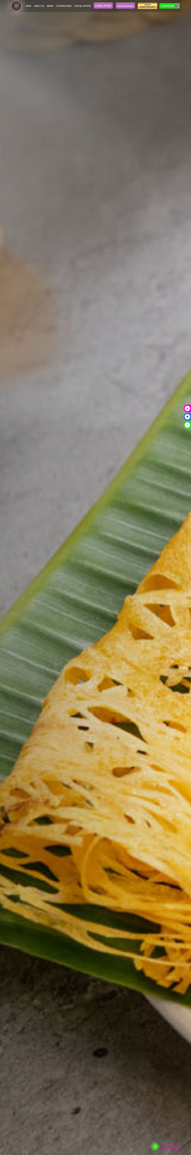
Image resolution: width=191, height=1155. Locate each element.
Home (28, 6)
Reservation (167, 6)
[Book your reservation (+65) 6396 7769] (155, 1146)
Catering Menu (64, 6)
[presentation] (9, 580)
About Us (39, 6)
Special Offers (82, 6)
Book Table (19, 587)
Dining (50, 6)
